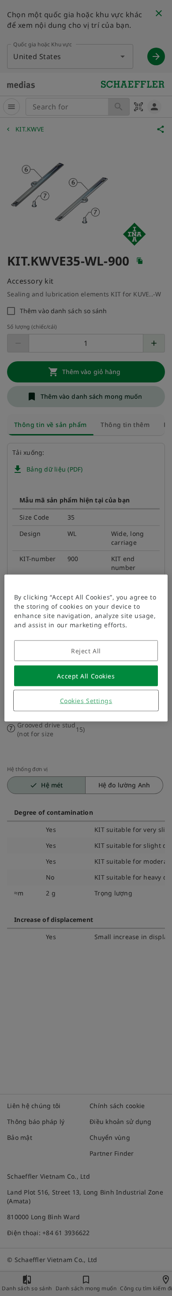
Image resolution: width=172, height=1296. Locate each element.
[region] (86, 648)
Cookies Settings (86, 701)
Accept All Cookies (86, 676)
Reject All (86, 651)
